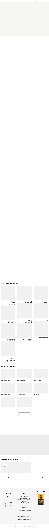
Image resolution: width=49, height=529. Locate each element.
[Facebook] (8, 497)
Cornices (11, 322)
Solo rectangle (37, 394)
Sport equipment (10, 359)
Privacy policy (8, 507)
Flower (2, 409)
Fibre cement (28, 321)
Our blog (5, 503)
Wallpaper (27, 340)
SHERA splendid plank (5, 394)
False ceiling (12, 303)
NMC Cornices (13, 51)
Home (5, 502)
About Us (11, 503)
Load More (24, 414)
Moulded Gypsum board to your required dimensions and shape (22, 477)
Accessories (42, 338)
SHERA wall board (21, 380)
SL (17, 409)
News (2, 475)
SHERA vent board (37, 380)
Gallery (9, 442)
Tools (45, 320)
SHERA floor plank (21, 394)
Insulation (11, 340)
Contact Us (8, 505)
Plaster (45, 302)
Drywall (28, 302)
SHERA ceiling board (5, 380)
